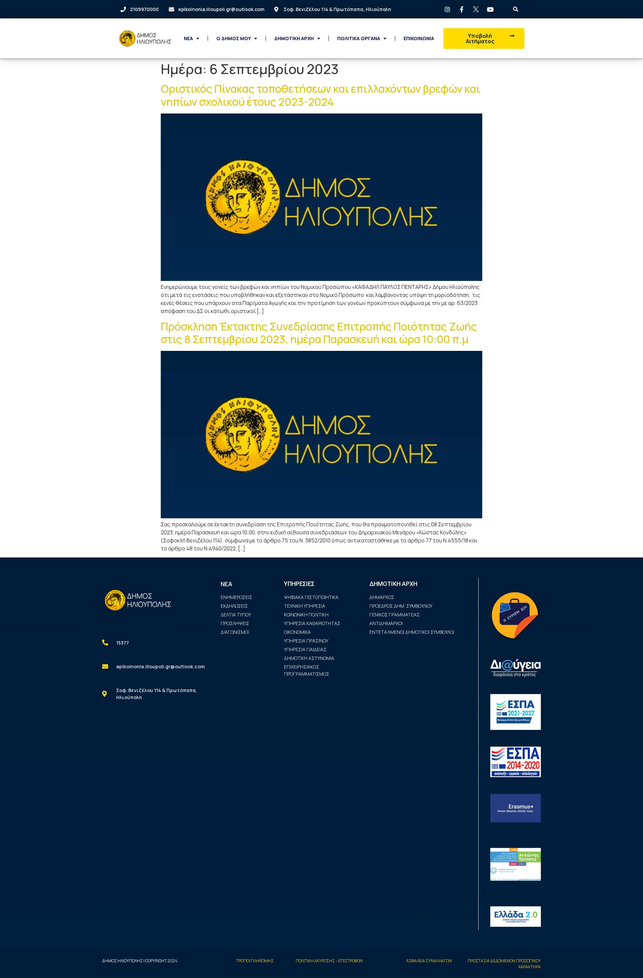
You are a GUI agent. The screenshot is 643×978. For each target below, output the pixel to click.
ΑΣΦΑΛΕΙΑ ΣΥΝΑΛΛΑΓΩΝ (429, 961)
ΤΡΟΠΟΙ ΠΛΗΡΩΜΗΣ (255, 961)
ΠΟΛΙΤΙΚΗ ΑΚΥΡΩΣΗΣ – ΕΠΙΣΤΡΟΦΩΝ (329, 961)
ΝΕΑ (188, 38)
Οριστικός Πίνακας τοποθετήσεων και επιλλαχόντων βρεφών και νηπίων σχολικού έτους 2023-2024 (320, 95)
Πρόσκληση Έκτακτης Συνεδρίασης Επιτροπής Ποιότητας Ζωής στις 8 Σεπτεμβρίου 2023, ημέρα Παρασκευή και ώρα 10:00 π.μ (319, 333)
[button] (483, 38)
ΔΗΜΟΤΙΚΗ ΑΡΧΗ (294, 38)
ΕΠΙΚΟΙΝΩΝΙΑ (419, 38)
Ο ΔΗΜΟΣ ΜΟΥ (233, 38)
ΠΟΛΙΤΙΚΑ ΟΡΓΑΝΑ (358, 38)
